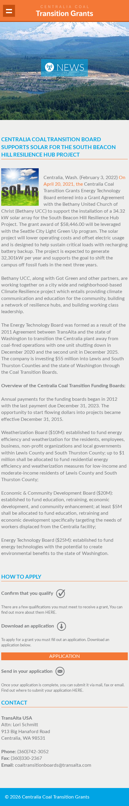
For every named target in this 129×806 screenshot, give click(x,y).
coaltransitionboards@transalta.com (53, 765)
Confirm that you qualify (27, 593)
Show (9, 11)
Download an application (28, 626)
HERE (50, 613)
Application (64, 656)
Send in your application (27, 671)
